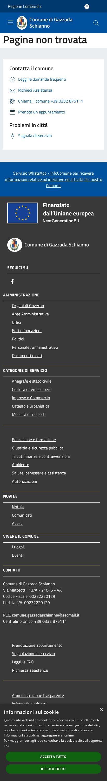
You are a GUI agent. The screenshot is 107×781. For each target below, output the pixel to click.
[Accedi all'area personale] (87, 7)
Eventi (17, 555)
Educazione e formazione (34, 439)
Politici (18, 339)
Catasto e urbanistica (30, 406)
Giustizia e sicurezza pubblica (37, 448)
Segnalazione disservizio (33, 653)
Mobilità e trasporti (29, 414)
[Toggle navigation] (10, 22)
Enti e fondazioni (27, 330)
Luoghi (18, 547)
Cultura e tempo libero (31, 389)
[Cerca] (96, 23)
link (6, 746)
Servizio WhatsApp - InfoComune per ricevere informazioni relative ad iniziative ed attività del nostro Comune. (53, 179)
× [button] (101, 710)
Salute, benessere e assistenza (39, 473)
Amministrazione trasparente (38, 695)
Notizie (18, 507)
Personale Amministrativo (35, 347)
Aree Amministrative (30, 314)
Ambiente (20, 464)
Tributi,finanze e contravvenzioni (41, 456)
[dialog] (53, 742)
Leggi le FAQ (23, 662)
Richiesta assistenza (30, 670)
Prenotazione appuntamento (37, 645)
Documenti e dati (27, 355)
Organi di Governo (28, 305)
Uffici (16, 322)
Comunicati (22, 515)
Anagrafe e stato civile (31, 381)
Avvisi (17, 523)
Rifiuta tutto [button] (53, 769)
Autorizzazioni (24, 481)
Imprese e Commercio (31, 398)
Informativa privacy (29, 704)
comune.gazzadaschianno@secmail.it (45, 615)
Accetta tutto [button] (53, 756)
